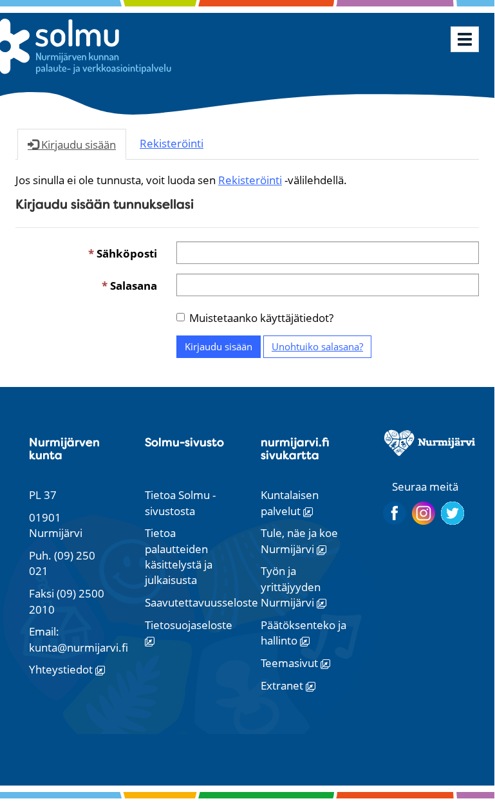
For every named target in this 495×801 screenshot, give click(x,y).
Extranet (283, 685)
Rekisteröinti (250, 180)
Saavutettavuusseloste (201, 602)
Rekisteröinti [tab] (171, 143)
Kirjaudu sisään (218, 346)
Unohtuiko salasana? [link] (317, 346)
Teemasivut (291, 662)
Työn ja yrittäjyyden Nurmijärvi (291, 586)
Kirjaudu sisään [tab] (77, 144)
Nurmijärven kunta (64, 448)
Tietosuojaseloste (188, 624)
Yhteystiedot (62, 669)
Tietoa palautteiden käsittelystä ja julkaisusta (178, 556)
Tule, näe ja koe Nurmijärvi (299, 540)
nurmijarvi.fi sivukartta (295, 448)
